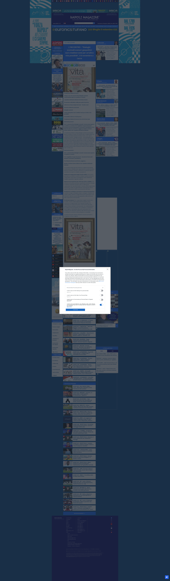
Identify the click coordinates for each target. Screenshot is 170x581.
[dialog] (85, 290)
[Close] (108, 269)
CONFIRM (75, 309)
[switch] (101, 290)
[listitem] (85, 287)
